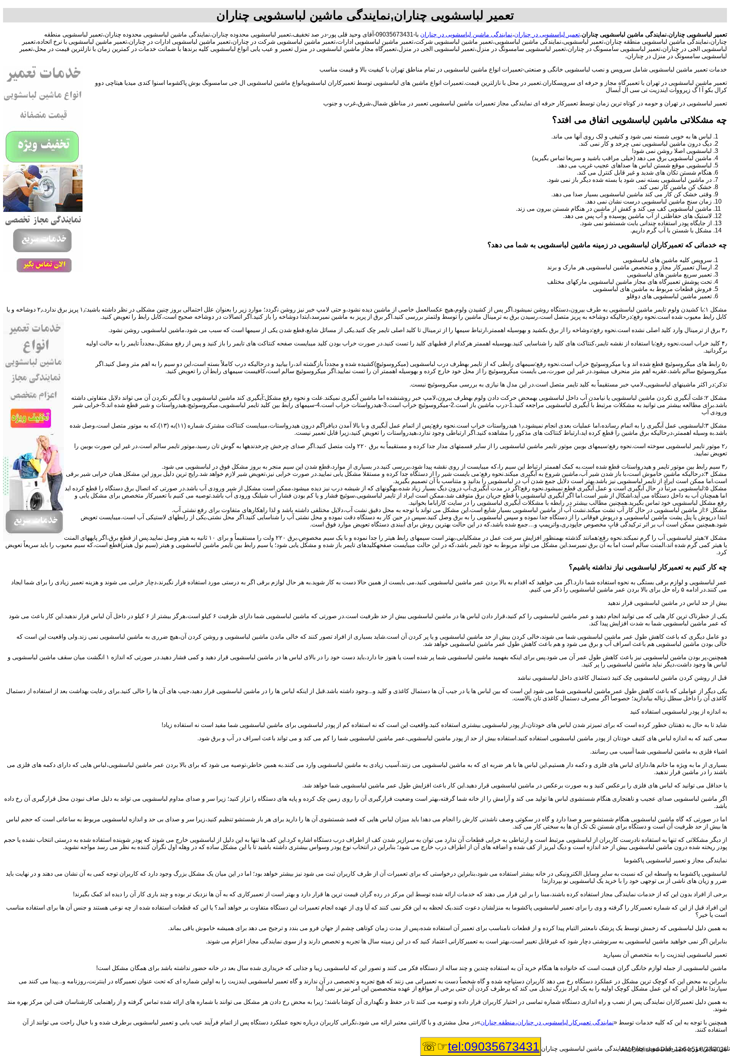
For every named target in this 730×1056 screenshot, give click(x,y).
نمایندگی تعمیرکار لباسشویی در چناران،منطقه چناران (547, 1022)
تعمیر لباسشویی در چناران (547, 34)
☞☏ (481, 1046)
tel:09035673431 (494, 1046)
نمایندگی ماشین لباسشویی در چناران (466, 34)
